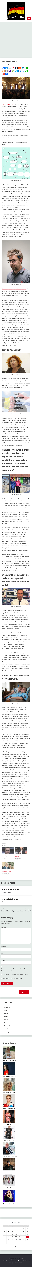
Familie (6, 1016)
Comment (4, 927)
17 (4, 1237)
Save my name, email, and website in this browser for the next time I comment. (15, 970)
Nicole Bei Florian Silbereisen (11, 1204)
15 (23, 1234)
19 (12, 1237)
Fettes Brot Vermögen (9, 1188)
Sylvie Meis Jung (7, 1124)
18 (8, 1237)
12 (12, 1234)
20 (16, 1237)
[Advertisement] (16, 39)
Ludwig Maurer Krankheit (10, 1172)
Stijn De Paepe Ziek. (8, 104)
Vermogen (7, 1032)
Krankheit (7, 1026)
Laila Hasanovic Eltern (11, 889)
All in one (7, 1007)
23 (27, 1237)
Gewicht (6, 1023)
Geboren (6, 1019)
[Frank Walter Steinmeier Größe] (8, 865)
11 (8, 1234)
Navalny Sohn (5, 855)
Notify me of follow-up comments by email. (15, 974)
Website (3, 960)
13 (16, 1234)
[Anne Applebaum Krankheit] (21, 850)
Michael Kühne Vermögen (10, 1156)
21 (20, 1237)
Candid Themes (18, 1263)
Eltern (6, 1013)
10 (4, 1234)
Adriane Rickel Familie (9, 1108)
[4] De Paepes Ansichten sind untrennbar (14, 289)
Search (24, 992)
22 (23, 1237)
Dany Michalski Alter (9, 1140)
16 (27, 1234)
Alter (5, 1010)
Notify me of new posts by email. (12, 978)
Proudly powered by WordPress (12, 1261)
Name (3, 946)
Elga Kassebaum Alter (9, 1092)
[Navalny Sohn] (8, 850)
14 (20, 1234)
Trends (6, 1029)
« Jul (15, 1247)
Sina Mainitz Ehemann (11, 899)
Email (3, 953)
